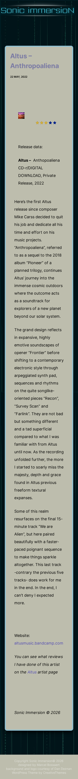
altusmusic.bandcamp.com (38, 643)
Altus (32, 672)
